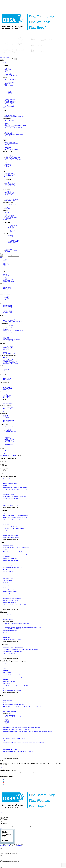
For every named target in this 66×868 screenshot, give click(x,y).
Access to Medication (9, 193)
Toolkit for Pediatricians (10, 100)
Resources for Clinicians (10, 99)
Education (5, 455)
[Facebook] (3, 779)
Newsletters (10, 94)
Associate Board (11, 239)
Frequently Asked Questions (11, 75)
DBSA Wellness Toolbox (10, 115)
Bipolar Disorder (8, 69)
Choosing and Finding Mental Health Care (13, 122)
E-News (4, 57)
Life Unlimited (8, 164)
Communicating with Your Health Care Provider (15, 127)
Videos (9, 91)
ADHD (4, 635)
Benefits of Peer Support (10, 142)
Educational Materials (11, 455)
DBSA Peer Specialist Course (11, 206)
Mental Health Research (10, 185)
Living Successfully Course (10, 101)
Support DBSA (8, 186)
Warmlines (5, 702)
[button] (2, 60)
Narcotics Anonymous (7, 700)
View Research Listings (10, 200)
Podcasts (9, 90)
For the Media (10, 228)
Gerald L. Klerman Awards (13, 240)
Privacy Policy (3, 845)
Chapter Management (17, 845)
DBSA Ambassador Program (11, 217)
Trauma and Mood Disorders (11, 79)
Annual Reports (8, 249)
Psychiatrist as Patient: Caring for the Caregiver (10, 104)
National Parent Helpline (8, 545)
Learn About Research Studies (11, 199)
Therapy (7, 123)
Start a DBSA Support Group (11, 158)
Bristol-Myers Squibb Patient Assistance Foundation (13, 674)
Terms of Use (9, 845)
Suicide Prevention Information (11, 143)
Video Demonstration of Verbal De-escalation (12, 533)
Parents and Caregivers (10, 82)
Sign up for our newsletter (5, 774)
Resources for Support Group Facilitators (13, 159)
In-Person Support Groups (10, 155)
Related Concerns (8, 74)
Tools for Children (9, 85)
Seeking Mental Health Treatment (12, 120)
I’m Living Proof (8, 165)
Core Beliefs (10, 235)
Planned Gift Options (9, 215)
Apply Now (7, 208)
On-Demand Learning (9, 106)
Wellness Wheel (8, 132)
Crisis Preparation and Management (12, 114)
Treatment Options (9, 112)
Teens (6, 84)
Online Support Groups (10, 144)
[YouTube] (3, 783)
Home (1, 455)
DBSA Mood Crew (9, 175)
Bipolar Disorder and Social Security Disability (12, 639)
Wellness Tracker (8, 133)
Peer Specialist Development (11, 194)
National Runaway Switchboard (9, 576)
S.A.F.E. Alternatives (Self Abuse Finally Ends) (12, 567)
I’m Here (7, 166)
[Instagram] (3, 785)
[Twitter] (3, 781)
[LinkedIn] (3, 787)
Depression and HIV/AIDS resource (10, 630)
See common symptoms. (59, 865)
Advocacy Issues (8, 191)
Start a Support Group (9, 184)
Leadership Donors (12, 242)
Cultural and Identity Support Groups (12, 157)
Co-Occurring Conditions (10, 73)
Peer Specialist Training (10, 183)
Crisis (1, 57)
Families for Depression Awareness (10, 483)
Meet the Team (11, 227)
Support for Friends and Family (11, 149)
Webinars (10, 92)
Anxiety (6, 70)
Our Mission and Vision (12, 225)
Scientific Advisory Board (13, 237)
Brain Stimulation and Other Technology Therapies (15, 125)
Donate (8, 57)
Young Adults (8, 83)
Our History (10, 226)
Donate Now (7, 212)
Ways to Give (8, 214)
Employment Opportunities (13, 230)
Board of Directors (11, 236)
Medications (7, 124)
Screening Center (8, 71)
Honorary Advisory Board (13, 241)
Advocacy (7, 182)
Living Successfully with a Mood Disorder (13, 134)
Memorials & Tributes (9, 216)
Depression (7, 68)
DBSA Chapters (8, 153)
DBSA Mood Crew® (9, 102)
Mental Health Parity (9, 192)
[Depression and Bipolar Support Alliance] (6, 800)
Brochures (10, 93)
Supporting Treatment (9, 126)
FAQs (6, 207)
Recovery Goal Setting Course (11, 135)
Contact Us (10, 231)
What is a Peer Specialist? (10, 204)
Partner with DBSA (9, 218)
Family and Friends (9, 173)
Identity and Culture (9, 81)
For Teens (7, 148)
